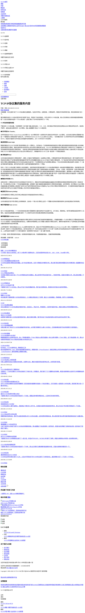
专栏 (12, 29)
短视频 (15, 23)
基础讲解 (7, 325)
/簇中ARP (8, 335)
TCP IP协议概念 (5, 313)
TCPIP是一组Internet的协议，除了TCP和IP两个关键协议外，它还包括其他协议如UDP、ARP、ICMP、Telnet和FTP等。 (35, 252)
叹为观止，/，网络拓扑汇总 (13, 347)
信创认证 (15, 25)
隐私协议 (6, 559)
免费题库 (43, 25)
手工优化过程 (9, 414)
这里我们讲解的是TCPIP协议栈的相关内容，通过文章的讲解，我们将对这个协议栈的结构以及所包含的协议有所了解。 (36, 317)
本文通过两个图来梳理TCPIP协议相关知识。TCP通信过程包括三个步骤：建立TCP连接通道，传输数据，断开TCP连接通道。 (37, 297)
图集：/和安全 (9, 250)
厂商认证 (26, 25)
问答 (7, 29)
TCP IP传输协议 (5, 283)
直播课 (19, 23)
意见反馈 (6, 553)
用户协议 (6, 557)
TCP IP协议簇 (5, 391)
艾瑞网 (40, 585)
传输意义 (7, 273)
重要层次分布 (10, 261)
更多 (9, 497)
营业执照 (3, 577)
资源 (4, 29)
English (6, 555)
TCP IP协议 (4, 271)
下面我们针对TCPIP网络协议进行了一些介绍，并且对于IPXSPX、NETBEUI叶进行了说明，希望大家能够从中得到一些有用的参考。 (40, 438)
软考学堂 (23, 23)
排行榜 (11, 23)
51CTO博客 (7, 536)
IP (3, 259)
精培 (12, 540)
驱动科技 (24, 585)
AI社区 (6, 87)
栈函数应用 (8, 444)
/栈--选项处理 (8, 359)
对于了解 (7, 285)
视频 (5, 83)
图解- (5, 295)
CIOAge (10, 532)
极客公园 (70, 585)
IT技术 (31, 25)
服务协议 (7, 357)
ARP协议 (7, 345)
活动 (5, 91)
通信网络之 (9, 455)
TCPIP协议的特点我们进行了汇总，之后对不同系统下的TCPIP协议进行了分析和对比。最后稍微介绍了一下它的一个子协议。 (37, 457)
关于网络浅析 (9, 436)
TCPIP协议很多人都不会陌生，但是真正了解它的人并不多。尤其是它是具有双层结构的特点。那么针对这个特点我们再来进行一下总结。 (41, 406)
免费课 (3, 11)
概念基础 (7, 305)
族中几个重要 (10, 369)
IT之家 (62, 585)
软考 (11, 25)
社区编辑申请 (5, 96)
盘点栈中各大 (10, 393)
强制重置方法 (9, 424)
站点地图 (6, 551)
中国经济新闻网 (55, 585)
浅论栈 (6, 315)
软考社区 (3, 9)
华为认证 (20, 25)
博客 (2, 3)
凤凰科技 (19, 585)
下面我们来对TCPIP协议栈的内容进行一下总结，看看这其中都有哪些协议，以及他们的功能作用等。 (30, 395)
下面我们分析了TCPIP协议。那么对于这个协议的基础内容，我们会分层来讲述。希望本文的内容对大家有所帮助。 (34, 287)
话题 (5, 85)
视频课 (3, 23)
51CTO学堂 (7, 540)
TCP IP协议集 (5, 239)
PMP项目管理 (37, 25)
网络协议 (7, 259)
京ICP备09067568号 (12, 568)
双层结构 (7, 404)
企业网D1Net (8, 587)
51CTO (6, 532)
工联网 (66, 585)
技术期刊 (6, 89)
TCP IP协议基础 (5, 333)
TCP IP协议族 (5, 379)
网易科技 (14, 585)
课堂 (10, 29)
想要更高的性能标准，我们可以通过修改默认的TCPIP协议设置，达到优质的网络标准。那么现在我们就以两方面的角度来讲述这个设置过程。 (42, 416)
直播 (15, 29)
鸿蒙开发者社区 (5, 15)
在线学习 (3, 27)
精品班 (3, 7)
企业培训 (3, 13)
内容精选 (6, 81)
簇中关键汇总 (10, 381)
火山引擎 (22, 587)
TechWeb (35, 585)
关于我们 (6, 547)
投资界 (14, 587)
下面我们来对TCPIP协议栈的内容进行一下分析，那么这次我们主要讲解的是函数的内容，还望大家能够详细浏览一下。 (36, 446)
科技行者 (30, 585)
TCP (2, 259)
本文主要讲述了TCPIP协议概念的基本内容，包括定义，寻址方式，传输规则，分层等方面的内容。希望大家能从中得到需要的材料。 (40, 307)
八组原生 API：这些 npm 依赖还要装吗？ (13, 493)
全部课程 (3, 25)
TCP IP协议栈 (5, 323)
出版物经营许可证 (11, 577)
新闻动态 (6, 549)
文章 (2, 29)
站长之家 (44, 585)
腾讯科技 (8, 585)
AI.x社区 (27, 536)
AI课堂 (3, 17)
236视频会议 (77, 585)
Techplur (18, 532)
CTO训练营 (22, 540)
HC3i (14, 532)
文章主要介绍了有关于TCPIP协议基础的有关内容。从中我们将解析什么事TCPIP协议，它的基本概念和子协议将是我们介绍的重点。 (39, 327)
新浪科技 (3, 585)
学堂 (2, 5)
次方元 (18, 587)
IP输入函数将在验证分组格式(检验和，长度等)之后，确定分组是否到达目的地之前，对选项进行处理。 (31, 361)
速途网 (49, 585)
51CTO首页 (4, 1)
